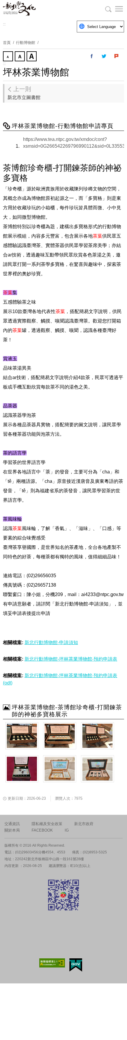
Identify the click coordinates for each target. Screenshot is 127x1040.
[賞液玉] (59, 735)
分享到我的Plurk (117, 56)
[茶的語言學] (59, 768)
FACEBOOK (42, 830)
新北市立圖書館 (23, 93)
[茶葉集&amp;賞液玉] (97, 735)
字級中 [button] (20, 57)
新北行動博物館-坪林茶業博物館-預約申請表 (71, 658)
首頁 (7, 42)
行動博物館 (25, 42)
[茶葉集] (21, 735)
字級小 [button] (9, 57)
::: (4, 24)
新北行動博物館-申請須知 (51, 642)
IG (67, 830)
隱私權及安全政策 (47, 824)
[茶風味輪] (97, 768)
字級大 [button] (32, 57)
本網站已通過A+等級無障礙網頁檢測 (52, 962)
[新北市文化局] (32, 9)
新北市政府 (83, 824)
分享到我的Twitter (104, 56)
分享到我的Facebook (92, 56)
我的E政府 (75, 965)
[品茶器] (21, 768)
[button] (115, 9)
